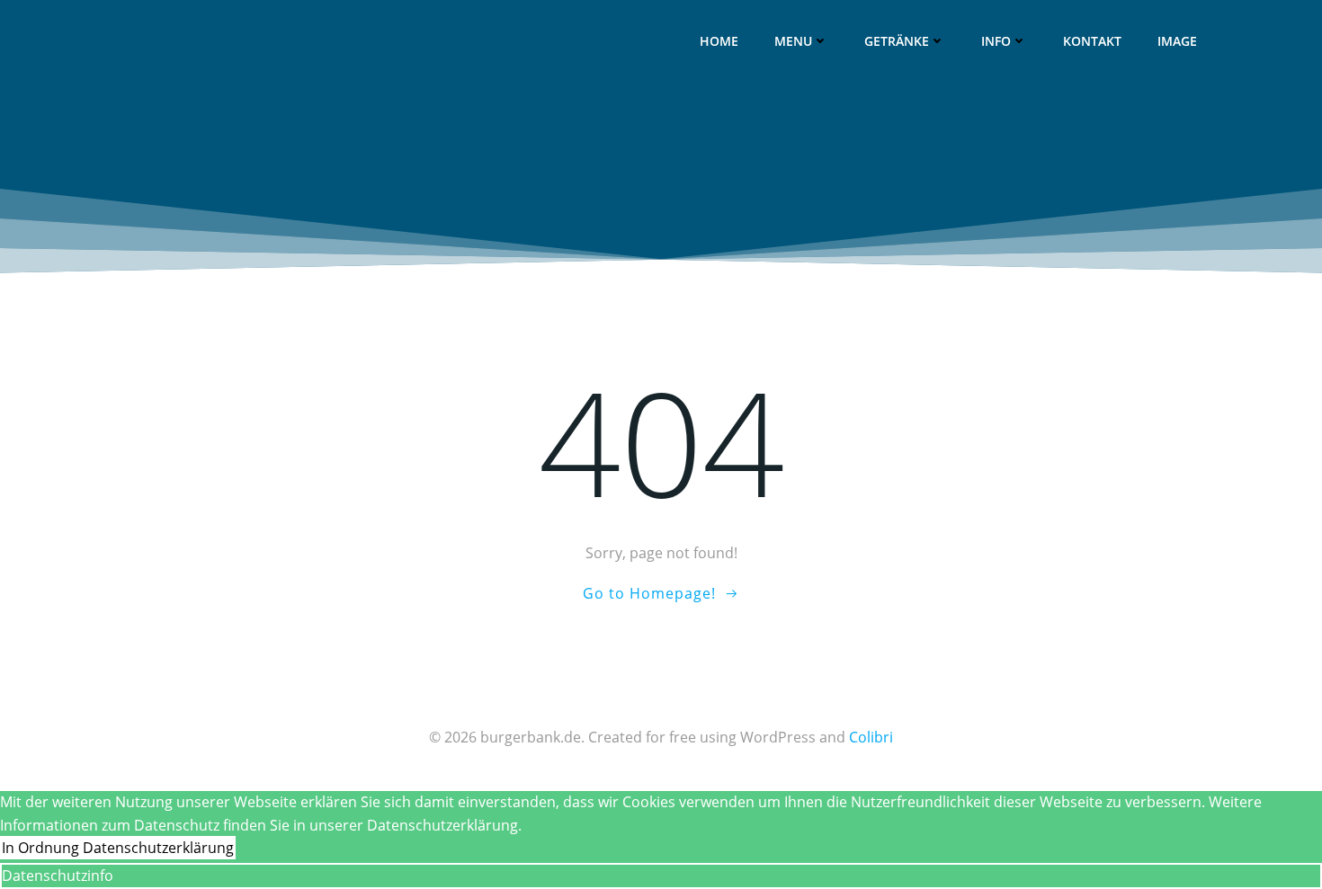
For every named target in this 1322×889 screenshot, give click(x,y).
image (1177, 40)
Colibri (871, 737)
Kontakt (1092, 40)
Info (996, 40)
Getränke (896, 40)
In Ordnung (40, 848)
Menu (793, 40)
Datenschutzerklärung (158, 848)
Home (719, 40)
